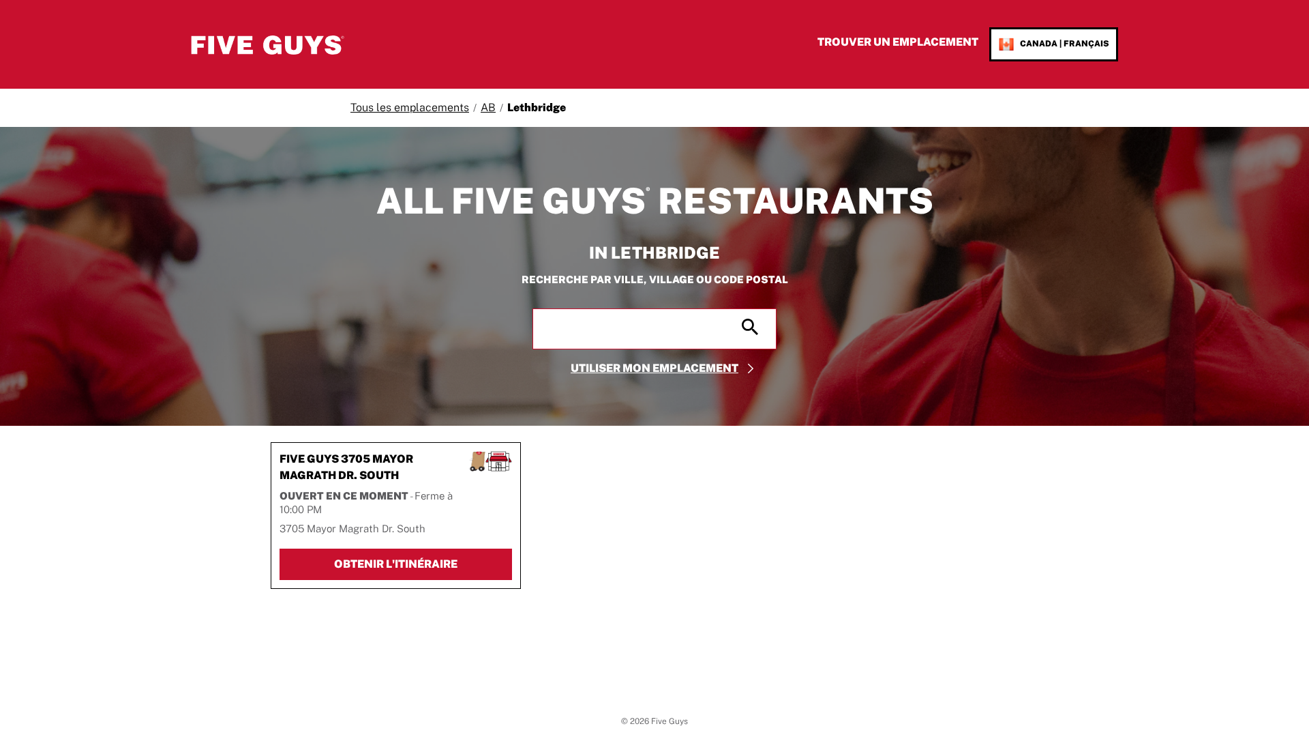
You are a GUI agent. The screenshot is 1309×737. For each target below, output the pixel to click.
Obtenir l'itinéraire (423, 563)
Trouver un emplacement (897, 41)
